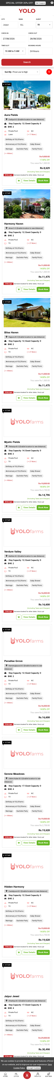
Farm (21, 19)
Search (27, 62)
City (3, 19)
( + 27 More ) (32, 243)
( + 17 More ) (32, 134)
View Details (29, 180)
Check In (4, 33)
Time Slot (5, 45)
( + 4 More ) (8, 153)
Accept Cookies (33, 1068)
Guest (38, 19)
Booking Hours (34, 45)
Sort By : (16, 73)
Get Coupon (40, 3)
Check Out (32, 33)
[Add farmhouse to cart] (18, 180)
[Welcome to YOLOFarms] (27, 11)
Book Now (43, 180)
